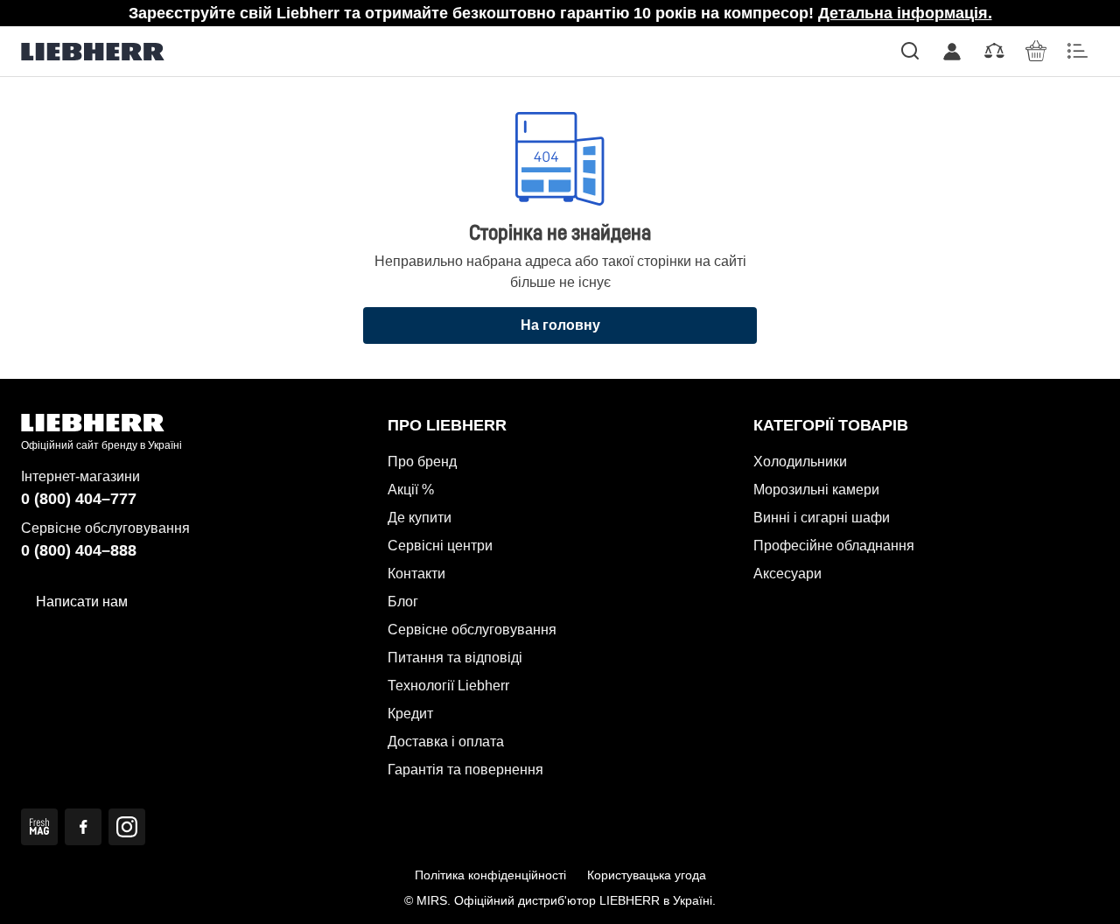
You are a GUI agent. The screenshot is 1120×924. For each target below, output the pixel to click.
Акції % (411, 489)
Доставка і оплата (446, 741)
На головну (560, 325)
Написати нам (82, 601)
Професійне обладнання (833, 545)
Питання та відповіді (455, 657)
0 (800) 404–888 (78, 550)
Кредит (410, 713)
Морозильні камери (816, 489)
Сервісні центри (440, 545)
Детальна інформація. (905, 13)
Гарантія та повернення (465, 769)
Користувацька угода (646, 875)
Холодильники (800, 461)
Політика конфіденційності (490, 875)
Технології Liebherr (448, 685)
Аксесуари (787, 573)
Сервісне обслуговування (472, 629)
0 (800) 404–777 (78, 499)
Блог (403, 601)
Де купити (420, 517)
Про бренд (422, 461)
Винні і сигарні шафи (821, 517)
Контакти (416, 573)
